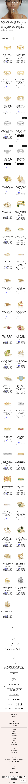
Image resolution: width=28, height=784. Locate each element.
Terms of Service (14, 723)
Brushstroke (14, 736)
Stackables (14, 735)
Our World (14, 750)
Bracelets (14, 714)
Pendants (14, 719)
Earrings (14, 716)
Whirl (14, 731)
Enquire (14, 673)
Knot (14, 740)
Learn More (14, 653)
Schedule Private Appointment (14, 759)
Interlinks (14, 744)
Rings (14, 721)
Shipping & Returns (14, 761)
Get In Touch (14, 694)
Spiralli (14, 733)
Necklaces (14, 718)
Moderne (14, 742)
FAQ (14, 766)
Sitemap (14, 768)
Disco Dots (14, 729)
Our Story (14, 752)
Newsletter (13, 772)
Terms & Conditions (14, 764)
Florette (14, 738)
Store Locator (14, 754)
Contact (13, 757)
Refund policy (14, 725)
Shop (14, 748)
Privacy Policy (14, 763)
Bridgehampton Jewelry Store (14, 755)
